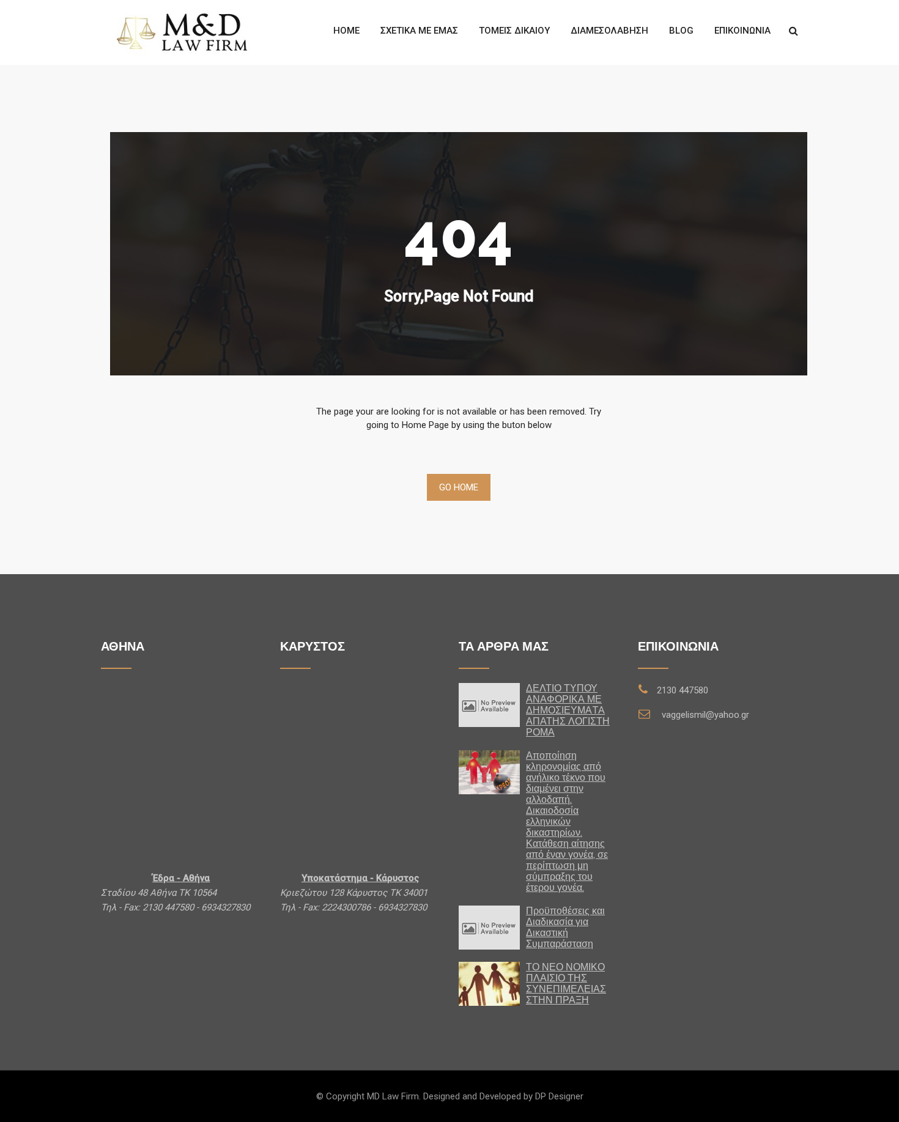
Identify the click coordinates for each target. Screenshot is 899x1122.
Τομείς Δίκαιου (514, 30)
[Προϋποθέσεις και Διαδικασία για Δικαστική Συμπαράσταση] (489, 926)
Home (346, 30)
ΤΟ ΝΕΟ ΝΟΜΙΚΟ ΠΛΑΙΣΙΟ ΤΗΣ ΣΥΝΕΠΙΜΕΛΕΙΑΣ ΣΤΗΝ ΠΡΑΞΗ (566, 983)
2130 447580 (682, 690)
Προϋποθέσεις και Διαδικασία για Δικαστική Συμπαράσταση (565, 927)
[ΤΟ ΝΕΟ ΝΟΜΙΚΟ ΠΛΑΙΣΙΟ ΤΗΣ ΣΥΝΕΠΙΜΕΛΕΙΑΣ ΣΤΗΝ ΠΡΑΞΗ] (489, 984)
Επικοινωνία (742, 30)
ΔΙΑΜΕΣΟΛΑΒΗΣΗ (609, 30)
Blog (681, 30)
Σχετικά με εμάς (419, 30)
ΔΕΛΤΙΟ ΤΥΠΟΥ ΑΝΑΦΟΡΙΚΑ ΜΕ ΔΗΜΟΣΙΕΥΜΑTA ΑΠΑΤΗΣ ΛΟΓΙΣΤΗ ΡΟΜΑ (568, 710)
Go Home (458, 487)
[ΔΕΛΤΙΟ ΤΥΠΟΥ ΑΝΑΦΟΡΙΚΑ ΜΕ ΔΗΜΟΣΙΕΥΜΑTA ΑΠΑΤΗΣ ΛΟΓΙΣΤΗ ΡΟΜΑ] (489, 704)
